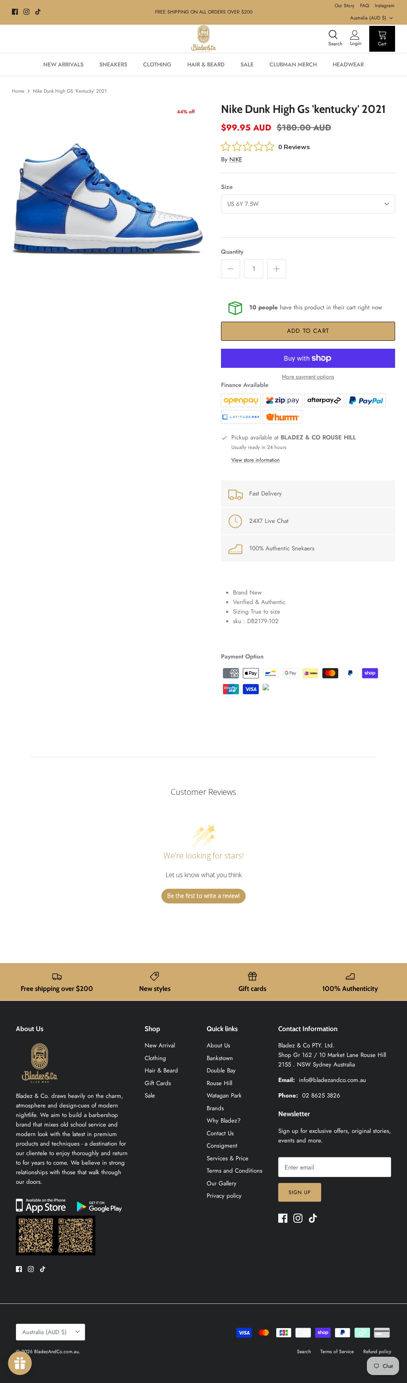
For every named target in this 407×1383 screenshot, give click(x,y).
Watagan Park (224, 1095)
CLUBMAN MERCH (293, 64)
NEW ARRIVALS (63, 64)
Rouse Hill (219, 1083)
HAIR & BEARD (206, 64)
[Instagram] (26, 12)
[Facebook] (15, 12)
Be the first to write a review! (203, 895)
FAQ (364, 5)
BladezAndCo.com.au (56, 1351)
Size (227, 187)
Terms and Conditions (234, 1170)
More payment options (308, 376)
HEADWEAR (348, 64)
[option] (108, 198)
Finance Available (244, 385)
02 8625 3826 (321, 1095)
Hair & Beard (161, 1070)
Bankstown (220, 1058)
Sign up (300, 1192)
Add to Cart (308, 330)
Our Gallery (221, 1183)
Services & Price (227, 1158)
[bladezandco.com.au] (40, 1086)
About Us (218, 1045)
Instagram (384, 5)
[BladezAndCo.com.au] (203, 39)
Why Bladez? (223, 1120)
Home (18, 91)
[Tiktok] (38, 12)
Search (304, 1351)
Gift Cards (158, 1083)
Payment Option (242, 656)
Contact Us (220, 1133)
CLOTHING (157, 64)
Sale (150, 1095)
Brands (215, 1108)
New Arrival (160, 1045)
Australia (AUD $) (368, 17)
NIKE (235, 159)
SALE (247, 64)
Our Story (344, 5)
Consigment (222, 1145)
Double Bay (221, 1070)
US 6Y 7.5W (243, 204)
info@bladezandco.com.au (332, 1080)
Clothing (155, 1058)
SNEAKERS (113, 64)
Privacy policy (224, 1195)
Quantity (232, 252)
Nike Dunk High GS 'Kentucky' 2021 (70, 91)
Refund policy (377, 1351)
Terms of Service (337, 1351)
